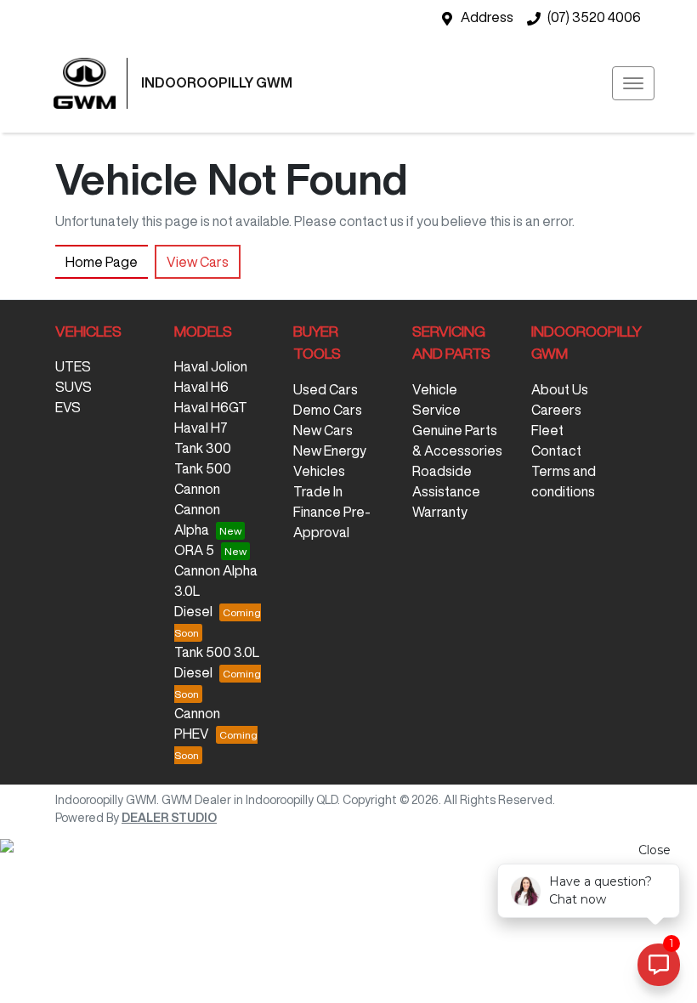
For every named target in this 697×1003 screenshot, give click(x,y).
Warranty (440, 511)
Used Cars (325, 389)
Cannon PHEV (197, 723)
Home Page (101, 262)
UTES (73, 366)
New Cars (323, 430)
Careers (556, 409)
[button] (633, 83)
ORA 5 (194, 550)
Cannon (197, 489)
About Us (559, 389)
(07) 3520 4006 (594, 17)
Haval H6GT (210, 407)
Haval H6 (201, 387)
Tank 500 (202, 468)
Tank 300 (202, 448)
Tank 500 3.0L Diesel (216, 662)
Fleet (547, 430)
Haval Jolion (210, 366)
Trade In (318, 491)
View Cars (198, 262)
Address (487, 17)
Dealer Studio (169, 818)
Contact (556, 450)
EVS (68, 407)
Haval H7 (201, 427)
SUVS (73, 387)
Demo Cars (327, 409)
